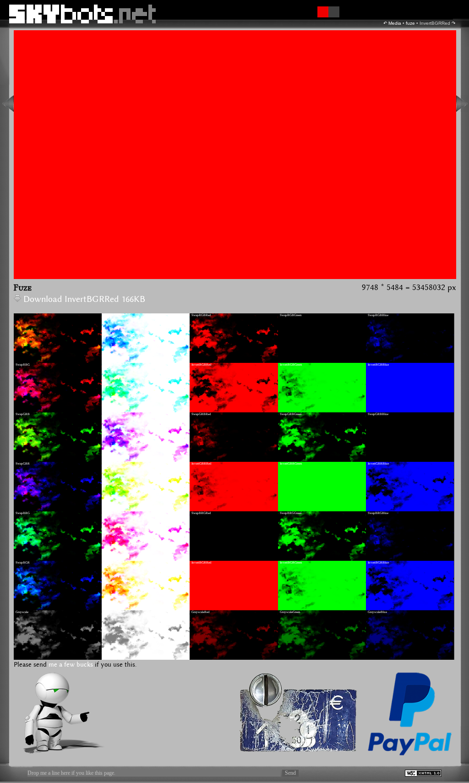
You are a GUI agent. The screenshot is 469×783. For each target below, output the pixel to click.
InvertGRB (111, 414)
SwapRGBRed (201, 315)
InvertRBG (111, 365)
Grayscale (22, 612)
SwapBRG (23, 513)
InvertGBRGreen (291, 463)
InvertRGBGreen (291, 365)
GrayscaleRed (200, 612)
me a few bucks (71, 664)
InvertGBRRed (201, 463)
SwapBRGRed (201, 513)
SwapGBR (23, 463)
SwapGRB (23, 414)
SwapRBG (23, 365)
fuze (410, 23)
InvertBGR (111, 562)
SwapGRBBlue (378, 414)
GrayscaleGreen (290, 612)
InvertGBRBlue (378, 463)
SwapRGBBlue (378, 315)
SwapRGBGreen (291, 315)
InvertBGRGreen (291, 562)
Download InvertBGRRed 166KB (84, 299)
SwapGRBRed (201, 414)
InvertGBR (111, 463)
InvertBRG (111, 513)
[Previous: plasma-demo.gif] (8, 103)
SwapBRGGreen (291, 513)
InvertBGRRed (201, 562)
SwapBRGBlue (378, 513)
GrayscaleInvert (114, 612)
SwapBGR (23, 562)
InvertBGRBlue (378, 562)
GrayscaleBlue (377, 612)
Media (394, 23)
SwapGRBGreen (291, 414)
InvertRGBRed (201, 365)
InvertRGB (111, 315)
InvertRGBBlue (378, 365)
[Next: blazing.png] (462, 103)
